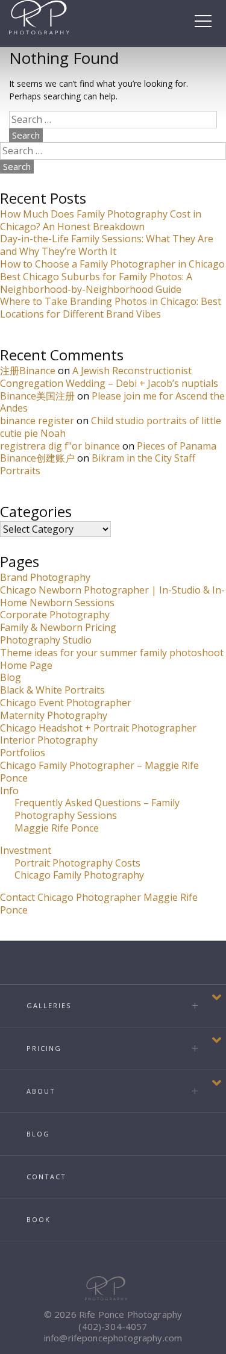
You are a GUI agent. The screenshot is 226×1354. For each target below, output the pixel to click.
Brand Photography (45, 577)
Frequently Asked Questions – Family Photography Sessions (97, 809)
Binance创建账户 (37, 458)
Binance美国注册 (37, 396)
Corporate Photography (55, 614)
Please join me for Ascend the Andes (112, 402)
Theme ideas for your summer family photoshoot (112, 652)
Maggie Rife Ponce (56, 828)
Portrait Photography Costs (77, 863)
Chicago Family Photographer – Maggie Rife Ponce (99, 772)
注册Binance (27, 370)
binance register (37, 420)
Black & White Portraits (52, 690)
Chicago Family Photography (79, 875)
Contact (46, 1176)
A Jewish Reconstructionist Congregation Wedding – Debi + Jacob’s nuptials (109, 377)
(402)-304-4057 (112, 1326)
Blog (10, 677)
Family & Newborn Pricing (58, 627)
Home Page (26, 665)
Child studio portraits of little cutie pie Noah (110, 427)
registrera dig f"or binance (60, 446)
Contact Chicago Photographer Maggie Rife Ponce (99, 904)
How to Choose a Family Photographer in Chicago (112, 264)
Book (39, 1219)
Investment (25, 850)
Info (9, 790)
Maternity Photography (53, 715)
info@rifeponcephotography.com (113, 1338)
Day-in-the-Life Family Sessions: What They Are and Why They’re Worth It (106, 245)
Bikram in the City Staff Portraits (97, 464)
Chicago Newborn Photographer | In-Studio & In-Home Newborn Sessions (112, 596)
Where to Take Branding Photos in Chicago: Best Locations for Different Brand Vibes (110, 308)
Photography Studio (46, 640)
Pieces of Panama (176, 446)
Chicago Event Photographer (65, 702)
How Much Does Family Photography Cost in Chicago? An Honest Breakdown (100, 220)
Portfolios (22, 752)
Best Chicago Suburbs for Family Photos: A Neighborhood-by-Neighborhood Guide (96, 283)
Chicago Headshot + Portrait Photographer (98, 728)
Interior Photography (49, 740)
